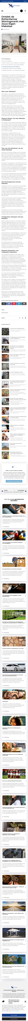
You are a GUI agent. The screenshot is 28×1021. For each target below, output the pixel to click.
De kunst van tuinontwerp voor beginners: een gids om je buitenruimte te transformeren (13, 622)
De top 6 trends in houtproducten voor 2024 (13, 648)
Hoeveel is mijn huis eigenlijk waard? (17, 328)
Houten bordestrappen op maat (16, 372)
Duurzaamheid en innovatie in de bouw (12, 569)
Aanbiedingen (6, 29)
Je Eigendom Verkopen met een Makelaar (11, 68)
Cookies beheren (14, 1018)
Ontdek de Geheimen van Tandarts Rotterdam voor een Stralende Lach (13, 808)
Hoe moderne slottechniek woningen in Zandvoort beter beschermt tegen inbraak (18, 382)
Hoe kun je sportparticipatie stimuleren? (12, 780)
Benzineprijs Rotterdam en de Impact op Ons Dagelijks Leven (13, 940)
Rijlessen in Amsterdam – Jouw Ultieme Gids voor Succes (13, 914)
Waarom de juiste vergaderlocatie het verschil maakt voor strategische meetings (17, 435)
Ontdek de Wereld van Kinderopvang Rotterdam (11, 728)
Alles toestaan (14, 1015)
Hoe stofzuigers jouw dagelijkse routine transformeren (11, 596)
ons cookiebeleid (15, 1010)
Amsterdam (5, 701)
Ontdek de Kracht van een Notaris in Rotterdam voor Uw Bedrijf (11, 834)
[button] (25, 1001)
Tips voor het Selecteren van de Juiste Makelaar (13, 64)
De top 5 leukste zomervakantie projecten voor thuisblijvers (12, 543)
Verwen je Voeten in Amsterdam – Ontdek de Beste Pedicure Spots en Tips (13, 887)
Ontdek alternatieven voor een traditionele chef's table (12, 755)
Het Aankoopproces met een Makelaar (11, 66)
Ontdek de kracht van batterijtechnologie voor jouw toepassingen (13, 516)
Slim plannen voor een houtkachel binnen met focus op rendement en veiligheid (17, 347)
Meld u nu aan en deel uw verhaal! (14, 470)
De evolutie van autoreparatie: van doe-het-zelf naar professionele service (12, 675)
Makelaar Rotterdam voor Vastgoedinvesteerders (13, 70)
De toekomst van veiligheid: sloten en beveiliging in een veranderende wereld (12, 861)
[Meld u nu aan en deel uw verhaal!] (14, 466)
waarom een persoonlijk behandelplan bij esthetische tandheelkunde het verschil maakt (18, 409)
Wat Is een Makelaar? (7, 61)
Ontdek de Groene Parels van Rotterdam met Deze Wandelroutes (13, 967)
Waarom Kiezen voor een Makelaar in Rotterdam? (13, 62)
